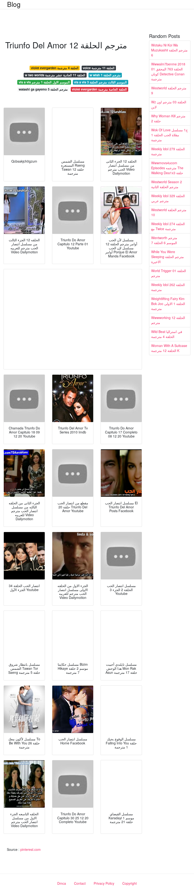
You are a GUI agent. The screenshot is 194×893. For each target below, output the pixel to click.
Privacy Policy (104, 883)
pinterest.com (30, 849)
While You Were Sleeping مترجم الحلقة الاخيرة (167, 256)
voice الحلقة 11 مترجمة (99, 68)
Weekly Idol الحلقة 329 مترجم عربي (168, 198)
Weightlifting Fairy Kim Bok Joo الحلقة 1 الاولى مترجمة (168, 303)
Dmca (61, 883)
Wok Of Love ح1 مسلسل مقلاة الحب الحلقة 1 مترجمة (169, 135)
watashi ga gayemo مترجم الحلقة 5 (43, 89)
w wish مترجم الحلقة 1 (105, 75)
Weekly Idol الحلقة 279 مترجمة (168, 151)
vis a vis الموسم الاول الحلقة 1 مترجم (44, 82)
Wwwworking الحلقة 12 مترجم (168, 320)
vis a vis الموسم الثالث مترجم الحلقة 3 (100, 82)
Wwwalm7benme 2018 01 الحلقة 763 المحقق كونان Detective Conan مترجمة (168, 71)
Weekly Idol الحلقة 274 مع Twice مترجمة (168, 226)
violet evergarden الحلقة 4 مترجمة (55, 68)
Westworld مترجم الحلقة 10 (168, 212)
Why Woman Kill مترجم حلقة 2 (168, 118)
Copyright (129, 883)
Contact (80, 883)
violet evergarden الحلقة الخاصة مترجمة (99, 89)
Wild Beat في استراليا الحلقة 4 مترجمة (166, 334)
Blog (14, 4)
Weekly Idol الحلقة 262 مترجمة (168, 287)
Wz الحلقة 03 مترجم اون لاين (168, 104)
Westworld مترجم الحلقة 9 (168, 90)
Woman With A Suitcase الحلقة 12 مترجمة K (169, 348)
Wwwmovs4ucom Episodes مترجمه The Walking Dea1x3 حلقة (167, 167)
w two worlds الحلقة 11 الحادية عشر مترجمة (55, 75)
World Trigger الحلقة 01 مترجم (168, 273)
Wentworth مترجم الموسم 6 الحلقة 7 (164, 240)
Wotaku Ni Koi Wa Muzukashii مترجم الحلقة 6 (169, 50)
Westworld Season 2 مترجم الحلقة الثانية (166, 184)
